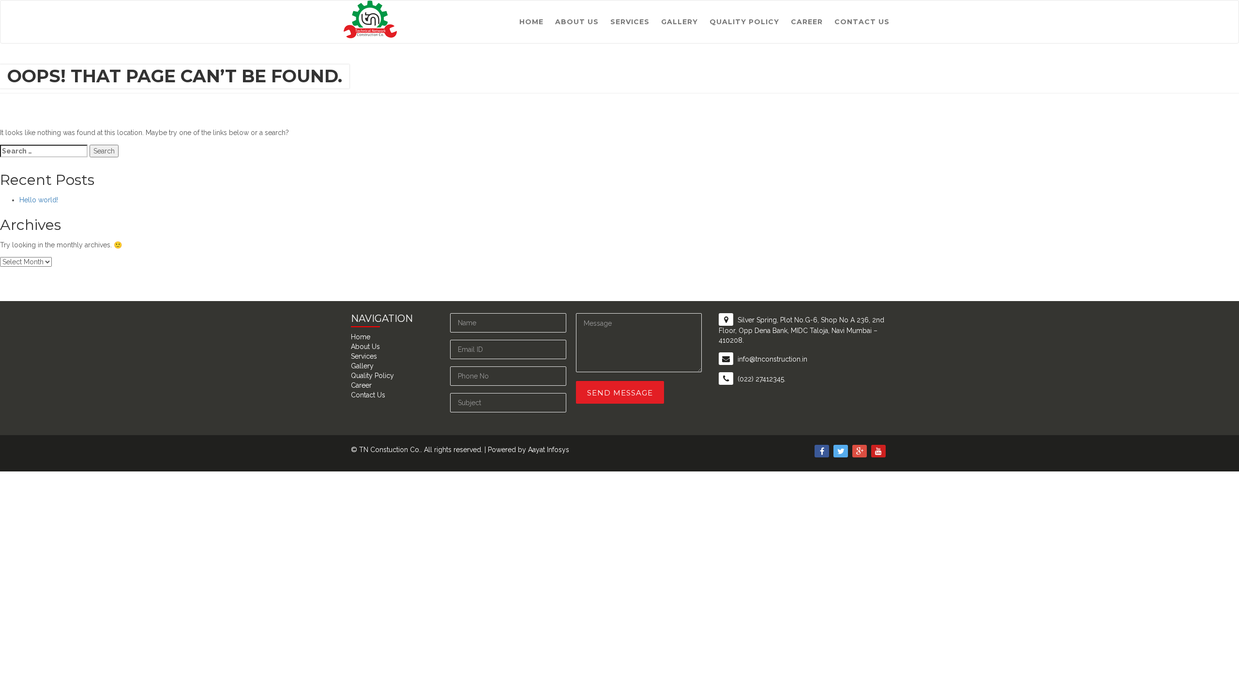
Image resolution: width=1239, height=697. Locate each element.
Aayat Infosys (548, 450)
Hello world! (38, 200)
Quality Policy (744, 21)
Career (807, 21)
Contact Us (862, 21)
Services (630, 21)
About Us (577, 21)
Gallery (679, 21)
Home (531, 21)
